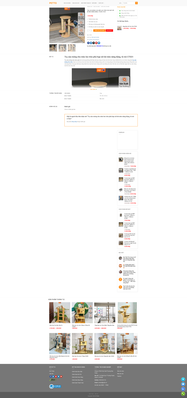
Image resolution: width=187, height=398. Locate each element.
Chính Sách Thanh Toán (77, 382)
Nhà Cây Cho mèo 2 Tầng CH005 (80, 356)
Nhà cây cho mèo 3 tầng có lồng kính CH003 (81, 326)
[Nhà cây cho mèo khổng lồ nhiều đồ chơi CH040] (127, 343)
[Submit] (136, 3)
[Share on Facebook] (88, 43)
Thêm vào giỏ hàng (99, 30)
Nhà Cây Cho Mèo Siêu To (56, 325)
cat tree (90, 39)
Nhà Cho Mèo (67, 3)
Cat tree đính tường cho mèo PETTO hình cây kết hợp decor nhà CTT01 (127, 326)
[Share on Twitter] (91, 43)
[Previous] (52, 25)
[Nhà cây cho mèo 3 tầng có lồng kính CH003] (82, 312)
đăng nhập (74, 121)
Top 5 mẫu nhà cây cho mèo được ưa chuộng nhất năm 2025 (129, 287)
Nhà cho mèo (120, 371)
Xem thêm (92, 89)
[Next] (82, 25)
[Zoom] (51, 41)
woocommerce (96, 39)
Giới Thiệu (51, 371)
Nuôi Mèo (94, 3)
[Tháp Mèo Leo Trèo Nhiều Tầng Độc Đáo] (104, 312)
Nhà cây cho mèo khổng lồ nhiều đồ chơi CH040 (127, 356)
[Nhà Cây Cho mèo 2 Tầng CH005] (82, 343)
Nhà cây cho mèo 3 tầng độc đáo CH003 (104, 356)
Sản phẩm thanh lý (86, 3)
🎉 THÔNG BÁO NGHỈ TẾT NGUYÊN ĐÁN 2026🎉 (129, 266)
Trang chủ (89, 6)
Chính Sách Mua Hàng (77, 380)
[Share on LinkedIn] (99, 43)
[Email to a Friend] (93, 43)
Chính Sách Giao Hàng (77, 377)
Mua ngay (109, 30)
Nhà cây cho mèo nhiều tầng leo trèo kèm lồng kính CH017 (59, 356)
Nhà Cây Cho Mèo (105, 6)
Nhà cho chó (120, 373)
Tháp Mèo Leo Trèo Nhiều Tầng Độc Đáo (104, 325)
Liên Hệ (51, 373)
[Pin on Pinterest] (96, 43)
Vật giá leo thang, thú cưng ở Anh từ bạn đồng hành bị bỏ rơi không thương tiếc (129, 273)
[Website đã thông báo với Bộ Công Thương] (55, 386)
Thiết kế (119, 376)
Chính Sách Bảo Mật (77, 371)
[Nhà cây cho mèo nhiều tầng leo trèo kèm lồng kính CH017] (59, 343)
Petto (53, 3)
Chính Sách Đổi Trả (76, 374)
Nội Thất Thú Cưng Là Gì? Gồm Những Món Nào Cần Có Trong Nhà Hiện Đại (129, 259)
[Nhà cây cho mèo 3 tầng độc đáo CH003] (104, 343)
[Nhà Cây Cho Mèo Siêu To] (59, 312)
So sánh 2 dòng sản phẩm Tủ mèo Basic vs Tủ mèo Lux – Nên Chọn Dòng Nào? (129, 280)
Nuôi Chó (101, 3)
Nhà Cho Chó (75, 3)
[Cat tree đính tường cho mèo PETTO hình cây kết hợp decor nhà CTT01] (127, 312)
